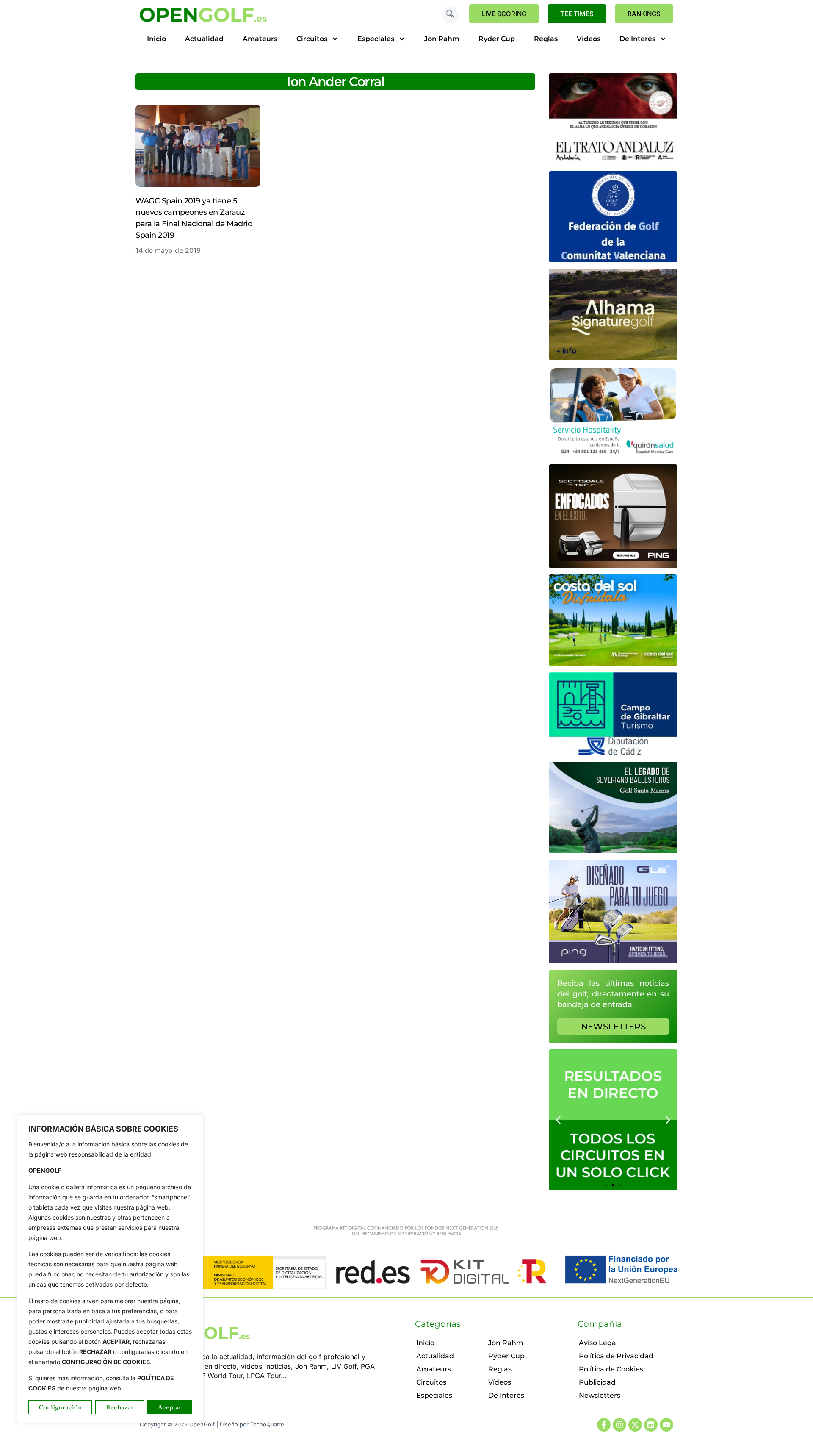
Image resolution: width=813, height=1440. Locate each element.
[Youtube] (666, 1425)
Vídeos (588, 39)
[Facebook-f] (604, 1425)
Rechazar (120, 1407)
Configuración (60, 1407)
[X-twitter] (635, 1425)
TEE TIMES (577, 14)
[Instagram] (619, 1425)
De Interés (637, 39)
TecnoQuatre (267, 1424)
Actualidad (204, 39)
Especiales (375, 39)
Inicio (156, 39)
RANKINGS (644, 14)
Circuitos (311, 39)
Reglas (546, 39)
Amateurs (260, 39)
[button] (450, 14)
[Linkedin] (651, 1425)
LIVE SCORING (504, 14)
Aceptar (170, 1407)
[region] (110, 1269)
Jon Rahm (441, 39)
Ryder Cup (496, 39)
